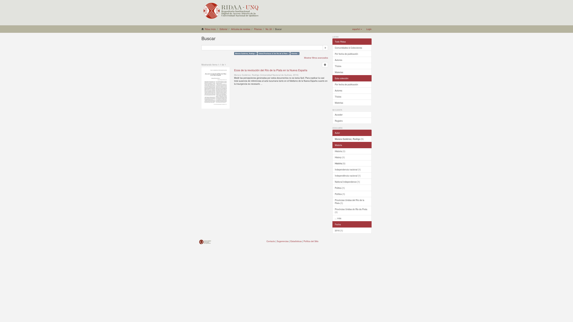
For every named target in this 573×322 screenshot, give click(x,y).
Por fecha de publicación (346, 53)
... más (338, 218)
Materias (339, 72)
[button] (357, 29)
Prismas (258, 29)
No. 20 (269, 29)
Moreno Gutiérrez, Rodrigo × (245, 53)
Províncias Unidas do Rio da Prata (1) (351, 211)
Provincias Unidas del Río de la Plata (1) (349, 202)
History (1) (340, 157)
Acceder (339, 114)
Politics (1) (340, 187)
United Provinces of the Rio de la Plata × (273, 53)
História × (295, 53)
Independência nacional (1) (348, 175)
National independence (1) (347, 181)
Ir (325, 47)
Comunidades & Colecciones (348, 47)
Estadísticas (296, 241)
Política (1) (340, 193)
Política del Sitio (311, 241)
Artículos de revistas (240, 29)
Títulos (338, 66)
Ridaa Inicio (210, 29)
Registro (339, 120)
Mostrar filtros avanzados (316, 57)
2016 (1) (339, 230)
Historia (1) (340, 151)
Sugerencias (283, 241)
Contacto (271, 241)
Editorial (223, 29)
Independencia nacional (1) (348, 169)
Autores (338, 59)
